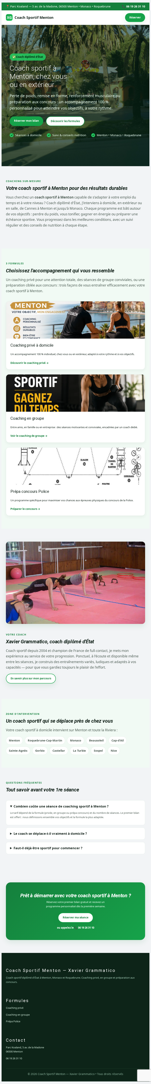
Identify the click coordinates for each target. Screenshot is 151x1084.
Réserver (135, 17)
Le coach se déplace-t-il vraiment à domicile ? (50, 833)
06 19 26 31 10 (14, 1058)
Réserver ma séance (75, 917)
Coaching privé (14, 1008)
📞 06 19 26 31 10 (133, 6)
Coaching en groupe (18, 1014)
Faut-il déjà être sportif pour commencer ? (48, 848)
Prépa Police (13, 1021)
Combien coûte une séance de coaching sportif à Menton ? (61, 806)
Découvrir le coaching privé (28, 363)
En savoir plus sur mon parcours (31, 678)
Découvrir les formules (65, 121)
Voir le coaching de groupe (27, 436)
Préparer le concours (23, 509)
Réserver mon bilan (26, 120)
